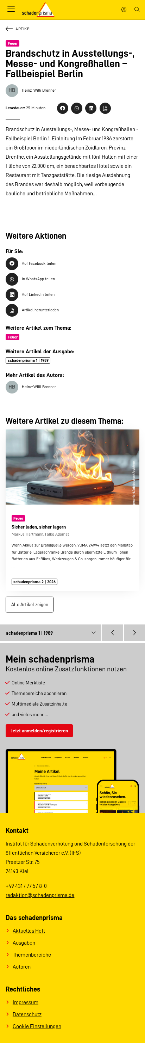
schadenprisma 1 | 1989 (28, 360)
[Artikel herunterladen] (105, 108)
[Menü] (11, 9)
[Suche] (136, 9)
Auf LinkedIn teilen (38, 294)
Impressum (25, 1002)
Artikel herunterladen (40, 310)
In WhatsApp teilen (38, 279)
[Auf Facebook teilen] (62, 108)
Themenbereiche (32, 955)
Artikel (23, 29)
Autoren (22, 967)
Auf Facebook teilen (39, 263)
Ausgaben (24, 943)
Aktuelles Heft (29, 931)
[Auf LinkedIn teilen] (90, 108)
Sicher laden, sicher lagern (39, 526)
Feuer (13, 43)
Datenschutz (27, 1014)
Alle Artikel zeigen (29, 604)
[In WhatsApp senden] (76, 108)
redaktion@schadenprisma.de (40, 895)
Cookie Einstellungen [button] (37, 1026)
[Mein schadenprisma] (123, 9)
